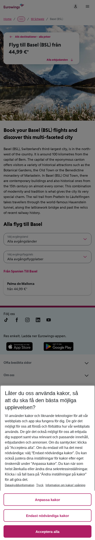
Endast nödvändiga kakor (47, 516)
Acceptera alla (48, 532)
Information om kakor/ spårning (65, 485)
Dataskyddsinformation (19, 485)
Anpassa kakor (47, 500)
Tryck (40, 485)
